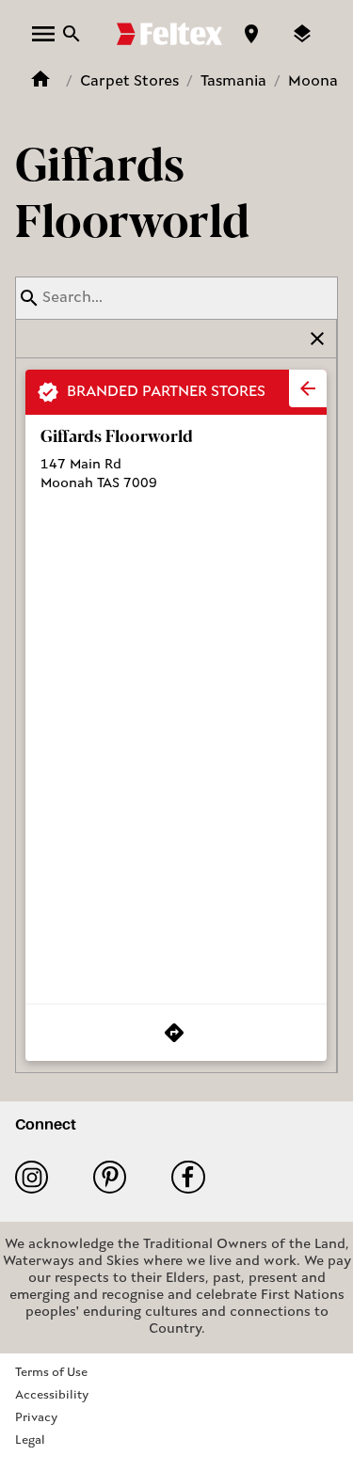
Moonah (317, 81)
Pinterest (117, 1177)
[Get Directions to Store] (176, 1032)
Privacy (36, 1418)
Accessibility (51, 1395)
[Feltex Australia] (169, 34)
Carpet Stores (129, 81)
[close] (308, 388)
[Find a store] (251, 34)
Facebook (195, 1177)
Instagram (39, 1177)
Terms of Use (51, 1373)
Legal (30, 1440)
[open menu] (43, 34)
